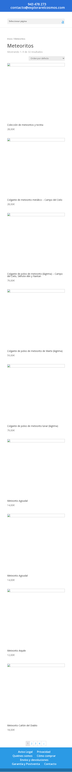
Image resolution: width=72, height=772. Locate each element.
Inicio (9, 38)
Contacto (50, 764)
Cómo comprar (46, 756)
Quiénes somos (22, 756)
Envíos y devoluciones (34, 760)
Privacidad (43, 752)
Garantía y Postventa (26, 764)
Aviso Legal (25, 752)
